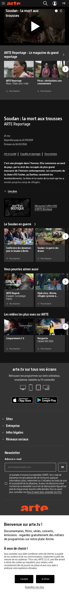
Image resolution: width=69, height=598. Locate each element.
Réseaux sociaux (17, 439)
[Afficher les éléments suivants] (65, 69)
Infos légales (14, 432)
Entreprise (13, 426)
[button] (45, 3)
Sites (9, 419)
